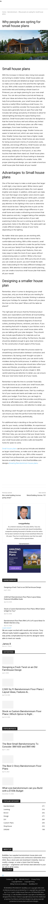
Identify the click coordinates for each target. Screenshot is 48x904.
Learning (15, 17)
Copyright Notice (17, 882)
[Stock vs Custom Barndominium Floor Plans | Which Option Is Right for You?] (24, 705)
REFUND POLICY (24, 879)
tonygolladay (24, 523)
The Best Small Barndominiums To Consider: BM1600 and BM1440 (20, 745)
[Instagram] (3, 875)
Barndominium (12, 12)
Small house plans (9, 448)
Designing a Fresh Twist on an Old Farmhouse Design (22, 587)
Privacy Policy (35, 879)
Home (4, 12)
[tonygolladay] (24, 512)
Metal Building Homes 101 (36, 495)
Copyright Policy (29, 882)
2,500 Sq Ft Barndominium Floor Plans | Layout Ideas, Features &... (23, 690)
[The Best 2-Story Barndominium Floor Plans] (24, 759)
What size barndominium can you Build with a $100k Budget (22, 789)
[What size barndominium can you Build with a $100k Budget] (24, 781)
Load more (6, 628)
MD (16, 879)
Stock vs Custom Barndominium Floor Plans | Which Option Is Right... (21, 712)
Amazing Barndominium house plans (23, 463)
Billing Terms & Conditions (18, 884)
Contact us (9, 879)
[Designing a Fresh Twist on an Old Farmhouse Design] (24, 660)
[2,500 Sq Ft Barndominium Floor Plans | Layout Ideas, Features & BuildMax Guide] (24, 682)
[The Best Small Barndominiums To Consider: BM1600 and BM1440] (24, 737)
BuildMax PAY (33, 884)
